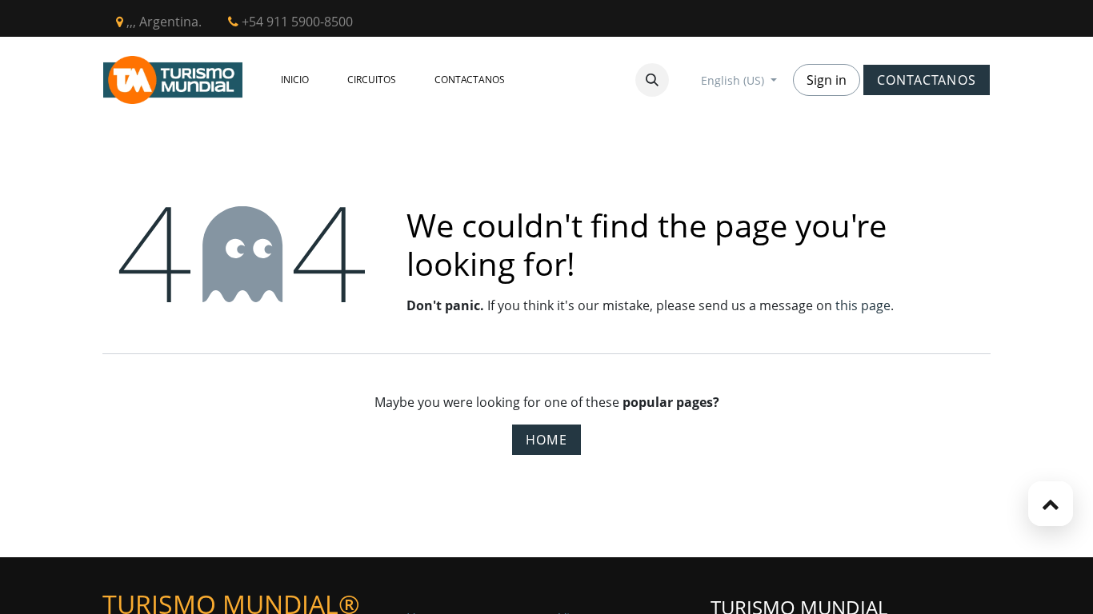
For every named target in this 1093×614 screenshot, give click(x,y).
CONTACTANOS (926, 80)
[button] (652, 80)
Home (546, 440)
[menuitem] (295, 80)
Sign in (827, 80)
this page (863, 305)
